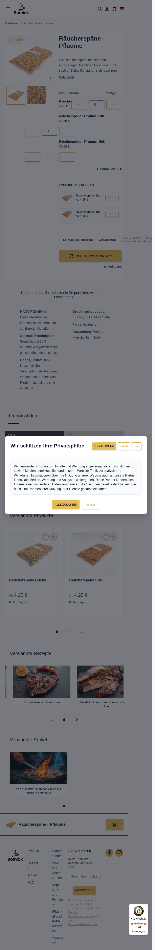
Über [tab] (136, 446)
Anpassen (91, 504)
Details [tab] (123, 446)
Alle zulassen (66, 504)
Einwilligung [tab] (104, 446)
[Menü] (145, 906)
